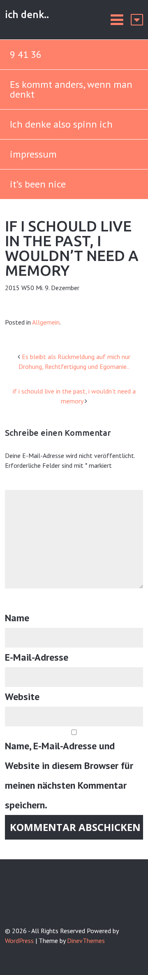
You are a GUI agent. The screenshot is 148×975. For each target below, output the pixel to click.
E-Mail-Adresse (36, 657)
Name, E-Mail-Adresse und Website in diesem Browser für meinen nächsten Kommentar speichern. (69, 775)
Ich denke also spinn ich (61, 124)
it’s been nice (38, 184)
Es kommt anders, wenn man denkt (71, 89)
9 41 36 (26, 54)
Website (22, 696)
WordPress (19, 940)
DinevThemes (86, 940)
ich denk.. (27, 14)
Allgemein (46, 322)
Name (17, 617)
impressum (33, 154)
